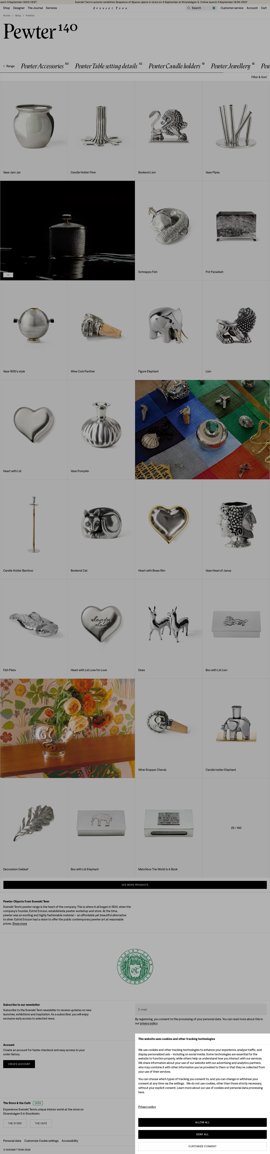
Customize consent (202, 1146)
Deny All (202, 1134)
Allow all (202, 1122)
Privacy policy (147, 1106)
